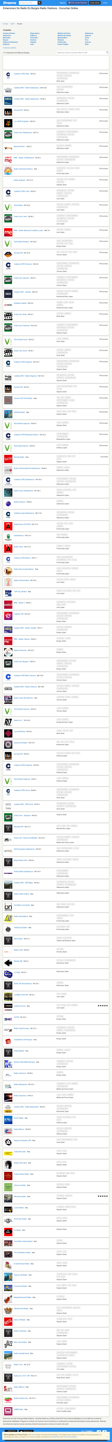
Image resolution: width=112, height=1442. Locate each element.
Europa (5, 24)
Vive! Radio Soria (20, 339)
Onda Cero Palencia (22, 326)
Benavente (6, 38)
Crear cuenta (94, 3)
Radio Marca (19, 1129)
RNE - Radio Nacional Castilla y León (28, 230)
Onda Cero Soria (20, 351)
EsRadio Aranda (20, 303)
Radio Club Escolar (21, 1028)
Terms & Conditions (70, 1437)
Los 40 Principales (21, 121)
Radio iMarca (19, 1387)
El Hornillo (34, 38)
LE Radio (17, 1230)
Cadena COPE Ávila (21, 74)
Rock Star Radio (20, 1219)
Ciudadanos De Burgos (23, 1040)
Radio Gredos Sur (21, 1398)
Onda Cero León (20, 216)
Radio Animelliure (21, 916)
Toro (86, 40)
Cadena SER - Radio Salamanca (26, 88)
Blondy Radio (19, 457)
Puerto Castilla (63, 44)
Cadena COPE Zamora (23, 264)
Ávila (86, 44)
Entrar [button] (105, 3)
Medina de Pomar (64, 33)
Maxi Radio (18, 939)
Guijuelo (33, 42)
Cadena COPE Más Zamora (25, 675)
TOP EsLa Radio (20, 592)
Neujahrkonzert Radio (22, 1297)
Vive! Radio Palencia (22, 779)
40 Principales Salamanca (24, 849)
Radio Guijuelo (19, 180)
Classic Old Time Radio (23, 398)
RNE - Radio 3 (19, 603)
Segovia (88, 35)
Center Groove (20, 1006)
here (33, 1435)
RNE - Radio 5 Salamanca (24, 158)
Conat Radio (19, 1208)
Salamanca (89, 33)
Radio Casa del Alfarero (23, 698)
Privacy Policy (55, 1437)
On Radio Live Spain (22, 905)
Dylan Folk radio (20, 1163)
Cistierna (6, 44)
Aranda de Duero (9, 33)
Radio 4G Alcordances (23, 984)
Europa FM (18, 110)
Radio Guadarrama (21, 1353)
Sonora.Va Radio (20, 743)
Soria (87, 38)
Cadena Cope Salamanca (24, 513)
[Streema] (9, 2)
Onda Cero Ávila (20, 314)
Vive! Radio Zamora (22, 709)
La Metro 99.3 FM (21, 995)
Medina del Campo (64, 35)
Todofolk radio (20, 1152)
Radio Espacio (19, 502)
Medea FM (18, 961)
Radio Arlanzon (20, 1073)
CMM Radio (18, 1409)
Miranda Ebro (62, 38)
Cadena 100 (18, 614)
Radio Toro (18, 1365)
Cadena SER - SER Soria (23, 804)
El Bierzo (33, 35)
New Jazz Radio (20, 1342)
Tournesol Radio (20, 1286)
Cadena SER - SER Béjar (23, 883)
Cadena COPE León (21, 191)
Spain (13, 24)
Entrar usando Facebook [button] (78, 3)
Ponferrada (62, 42)
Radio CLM (18, 950)
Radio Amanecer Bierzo (23, 169)
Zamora (88, 42)
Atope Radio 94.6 (20, 860)
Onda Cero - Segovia (22, 815)
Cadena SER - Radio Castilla (25, 628)
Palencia (61, 40)
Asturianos (7, 35)
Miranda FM (18, 827)
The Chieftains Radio (22, 1252)
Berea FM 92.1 (19, 146)
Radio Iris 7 (18, 720)
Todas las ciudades (9, 48)
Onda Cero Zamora (21, 278)
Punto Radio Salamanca (23, 871)
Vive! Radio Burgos (21, 242)
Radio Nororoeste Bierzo (24, 569)
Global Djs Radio (20, 928)
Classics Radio (20, 1185)
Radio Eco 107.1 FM (22, 1376)
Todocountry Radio (21, 1174)
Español (90, 1431)
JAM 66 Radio (19, 412)
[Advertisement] (56, 70)
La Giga (17, 972)
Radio (63, 3)
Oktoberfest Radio (21, 1309)
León (32, 44)
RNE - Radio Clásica (22, 639)
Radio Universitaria (21, 580)
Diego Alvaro (35, 33)
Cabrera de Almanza (10, 42)
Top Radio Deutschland (23, 1241)
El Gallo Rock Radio (21, 1264)
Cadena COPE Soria (22, 790)
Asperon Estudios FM (22, 1140)
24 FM (16, 1017)
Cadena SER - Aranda (22, 292)
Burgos (5, 40)
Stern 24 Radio (20, 1320)
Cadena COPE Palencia (23, 765)
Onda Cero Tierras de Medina (25, 838)
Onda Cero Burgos (21, 662)
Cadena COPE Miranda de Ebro (26, 435)
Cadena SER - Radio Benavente (26, 1107)
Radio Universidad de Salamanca (27, 468)
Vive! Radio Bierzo (21, 446)
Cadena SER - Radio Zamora (25, 687)
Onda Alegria (19, 1051)
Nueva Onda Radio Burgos (24, 1062)
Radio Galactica (20, 1096)
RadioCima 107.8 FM (22, 524)
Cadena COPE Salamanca (24, 479)
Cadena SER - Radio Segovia (25, 376)
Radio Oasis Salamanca (23, 491)
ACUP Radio (19, 1118)
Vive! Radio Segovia (22, 423)
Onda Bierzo (19, 536)
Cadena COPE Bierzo (22, 558)
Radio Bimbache (20, 1084)
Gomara (33, 40)
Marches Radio (20, 1196)
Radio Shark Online (21, 894)
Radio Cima (18, 547)
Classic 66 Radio (20, 1275)
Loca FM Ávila (19, 732)
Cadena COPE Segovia (23, 362)
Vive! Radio (18, 205)
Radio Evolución (20, 650)
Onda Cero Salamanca (23, 133)
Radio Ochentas (20, 1331)
